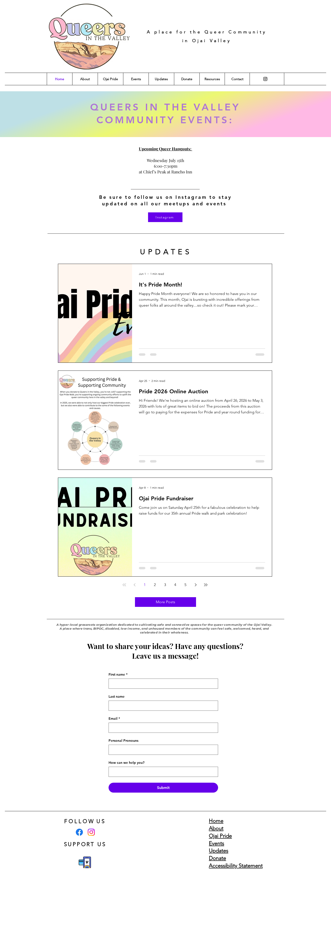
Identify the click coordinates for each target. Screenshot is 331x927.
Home (216, 821)
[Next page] (195, 584)
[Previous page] (134, 584)
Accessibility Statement (236, 865)
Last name (117, 697)
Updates (218, 850)
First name (118, 674)
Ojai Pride (220, 836)
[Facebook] (79, 832)
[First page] (124, 584)
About (216, 828)
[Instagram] (265, 79)
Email (114, 719)
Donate (217, 858)
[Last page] (205, 584)
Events (216, 843)
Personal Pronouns (123, 741)
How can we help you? (126, 763)
